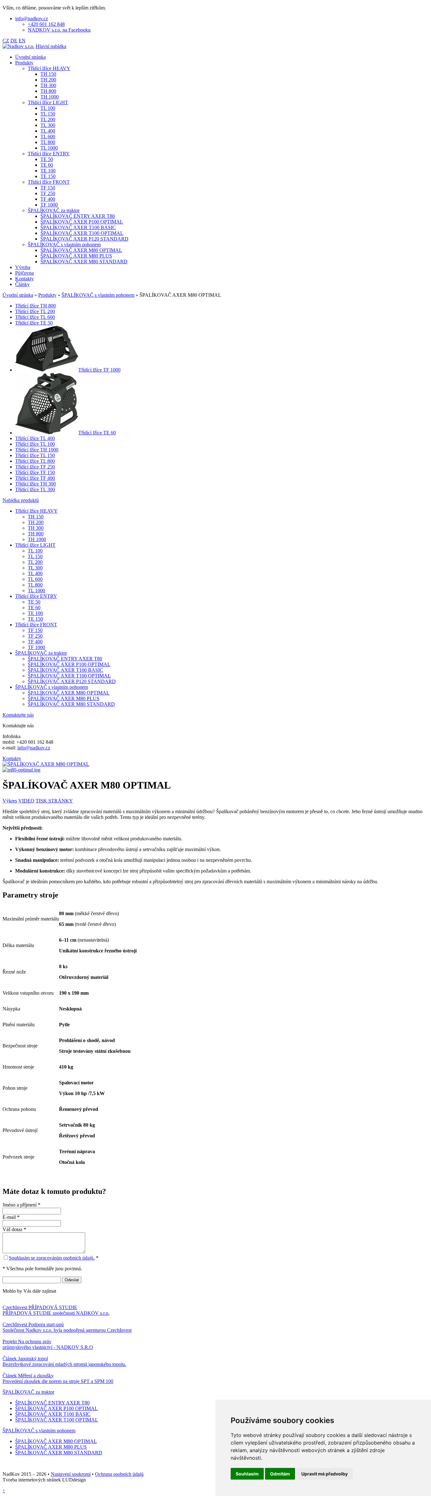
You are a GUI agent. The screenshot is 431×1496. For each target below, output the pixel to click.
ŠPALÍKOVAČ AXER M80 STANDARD (58, 1452)
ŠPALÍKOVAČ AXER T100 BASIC (53, 1414)
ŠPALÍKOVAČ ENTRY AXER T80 (52, 1402)
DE (13, 40)
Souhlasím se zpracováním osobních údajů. (52, 1258)
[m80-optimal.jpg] (21, 769)
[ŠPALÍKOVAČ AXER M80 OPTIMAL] (46, 764)
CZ (6, 40)
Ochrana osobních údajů (119, 1474)
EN (22, 40)
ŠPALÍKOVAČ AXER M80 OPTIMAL (56, 1441)
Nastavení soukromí (71, 1474)
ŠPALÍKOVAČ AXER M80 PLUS (51, 1447)
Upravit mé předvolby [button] (324, 1473)
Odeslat (72, 1280)
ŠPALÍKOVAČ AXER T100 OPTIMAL (56, 1419)
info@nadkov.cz (33, 747)
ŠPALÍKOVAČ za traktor (28, 1392)
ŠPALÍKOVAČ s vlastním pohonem (39, 1430)
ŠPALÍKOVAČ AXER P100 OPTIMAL (56, 1408)
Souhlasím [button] (247, 1473)
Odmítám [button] (280, 1473)
